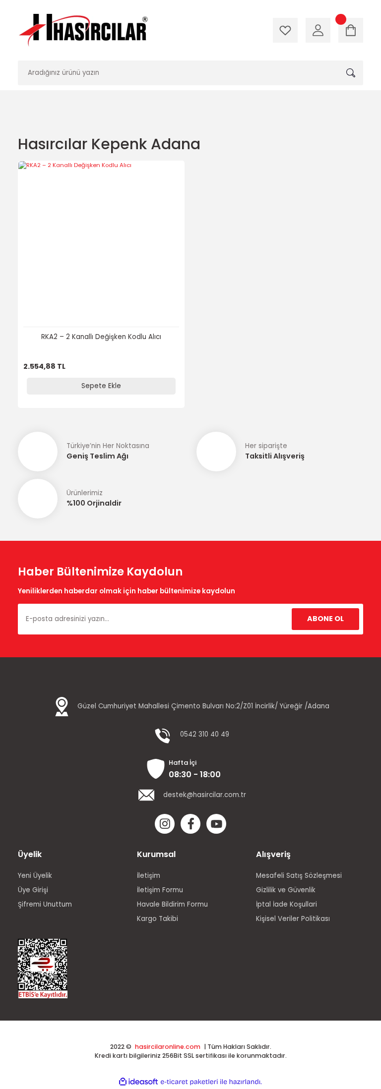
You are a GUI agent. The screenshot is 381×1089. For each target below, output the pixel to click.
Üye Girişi (33, 890)
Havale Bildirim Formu (172, 904)
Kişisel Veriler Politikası (293, 918)
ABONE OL (325, 619)
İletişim (148, 875)
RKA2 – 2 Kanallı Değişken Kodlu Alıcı (101, 337)
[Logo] (83, 30)
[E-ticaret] (189, 1082)
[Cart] (350, 30)
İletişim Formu (160, 890)
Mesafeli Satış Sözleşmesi (299, 875)
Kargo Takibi (157, 918)
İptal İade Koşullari (286, 904)
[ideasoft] (138, 1082)
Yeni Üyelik (35, 875)
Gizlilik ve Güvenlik (286, 890)
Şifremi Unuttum (45, 904)
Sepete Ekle (101, 386)
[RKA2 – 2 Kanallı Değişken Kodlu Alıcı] (101, 244)
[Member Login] (318, 30)
